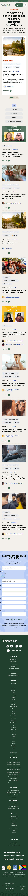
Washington (13, 745)
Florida (13, 692)
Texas (13, 736)
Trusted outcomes (14, 818)
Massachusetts (13, 706)
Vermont (13, 741)
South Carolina (13, 731)
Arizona (13, 685)
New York (13, 720)
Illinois (13, 699)
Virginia (13, 743)
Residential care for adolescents (13, 767)
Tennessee (13, 734)
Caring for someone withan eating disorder (13, 777)
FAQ (13, 670)
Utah (13, 738)
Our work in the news (14, 828)
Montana (13, 711)
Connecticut (13, 690)
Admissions (13, 666)
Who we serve (13, 661)
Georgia (13, 695)
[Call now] (19, 5)
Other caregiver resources (13, 782)
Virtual (13, 748)
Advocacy (14, 823)
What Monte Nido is (14, 816)
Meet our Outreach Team (13, 808)
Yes (5, 573)
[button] (25, 5)
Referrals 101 (13, 803)
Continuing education (13, 806)
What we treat (13, 659)
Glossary (14, 832)
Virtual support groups (13, 780)
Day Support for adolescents (13, 764)
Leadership (13, 821)
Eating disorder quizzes (13, 675)
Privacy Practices (10, 888)
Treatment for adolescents (13, 760)
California (13, 688)
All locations (13, 683)
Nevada (13, 713)
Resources (13, 797)
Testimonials (14, 825)
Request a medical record (13, 794)
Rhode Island (13, 729)
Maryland (13, 704)
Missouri (13, 708)
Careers (14, 834)
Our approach (13, 673)
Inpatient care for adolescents (13, 769)
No (4, 577)
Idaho (13, 697)
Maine (13, 701)
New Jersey (13, 718)
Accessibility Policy (9, 883)
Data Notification (6, 885)
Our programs (13, 664)
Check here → (22, 1)
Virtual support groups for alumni (13, 792)
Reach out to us (14, 842)
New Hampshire (13, 715)
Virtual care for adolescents (13, 762)
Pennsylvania (13, 727)
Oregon (13, 725)
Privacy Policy (15, 885)
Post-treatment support (13, 790)
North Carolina (13, 722)
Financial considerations (13, 668)
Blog (14, 830)
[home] (5, 5)
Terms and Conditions (10, 891)
